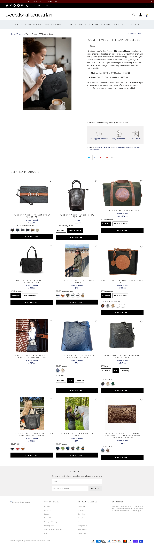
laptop (114, 147)
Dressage (61, 229)
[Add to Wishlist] (51, 181)
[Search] (134, 15)
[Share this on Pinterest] (100, 157)
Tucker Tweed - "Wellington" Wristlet (31, 195)
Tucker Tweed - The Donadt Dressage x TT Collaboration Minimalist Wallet (122, 413)
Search (46, 514)
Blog (45, 533)
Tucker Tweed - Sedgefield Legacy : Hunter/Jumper (31, 335)
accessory (107, 147)
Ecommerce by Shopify (43, 541)
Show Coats (81, 506)
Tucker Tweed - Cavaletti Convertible (31, 260)
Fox (70, 379)
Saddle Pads (82, 533)
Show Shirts (81, 514)
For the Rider (35, 24)
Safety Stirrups (82, 526)
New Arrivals (19, 24)
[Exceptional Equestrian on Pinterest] (14, 6)
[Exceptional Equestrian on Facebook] (10, 6)
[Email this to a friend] (112, 157)
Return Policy (48, 518)
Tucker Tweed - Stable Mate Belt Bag (77, 413)
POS (31, 541)
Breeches (81, 510)
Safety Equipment (75, 24)
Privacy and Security (50, 522)
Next (140, 34)
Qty (88, 97)
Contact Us (47, 510)
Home (13, 34)
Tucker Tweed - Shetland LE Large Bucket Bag (77, 335)
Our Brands (94, 24)
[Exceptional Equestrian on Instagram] (18, 6)
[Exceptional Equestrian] (29, 15)
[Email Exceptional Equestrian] (22, 6)
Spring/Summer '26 (113, 24)
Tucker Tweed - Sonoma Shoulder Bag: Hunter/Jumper (31, 413)
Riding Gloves (82, 529)
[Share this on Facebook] (94, 157)
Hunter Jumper (75, 229)
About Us (47, 506)
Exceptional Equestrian (22, 541)
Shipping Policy (49, 526)
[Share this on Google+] (106, 157)
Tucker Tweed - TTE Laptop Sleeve (40, 34)
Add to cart (32, 237)
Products (21, 34)
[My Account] (140, 15)
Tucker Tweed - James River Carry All (122, 260)
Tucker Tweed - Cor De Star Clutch (77, 260)
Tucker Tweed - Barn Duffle (122, 193)
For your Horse (53, 24)
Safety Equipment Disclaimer (53, 529)
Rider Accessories (124, 147)
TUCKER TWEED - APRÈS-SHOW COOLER (77, 195)
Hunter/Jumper (30, 295)
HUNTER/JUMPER (120, 223)
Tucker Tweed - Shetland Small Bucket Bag (122, 335)
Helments (81, 522)
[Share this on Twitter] (89, 157)
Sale (126, 24)
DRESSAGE (106, 223)
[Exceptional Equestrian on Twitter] (7, 6)
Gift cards (136, 24)
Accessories (98, 147)
